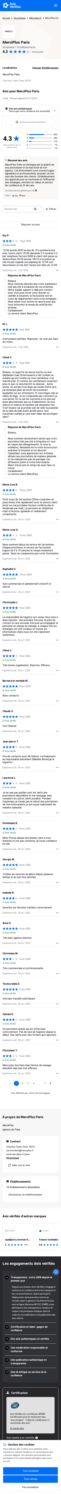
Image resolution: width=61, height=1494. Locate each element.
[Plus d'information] (36, 1438)
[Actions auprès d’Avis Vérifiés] (57, 270)
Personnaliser (30, 1487)
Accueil (6, 18)
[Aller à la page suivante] (50, 1083)
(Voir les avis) (37, 52)
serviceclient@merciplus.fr (19, 1150)
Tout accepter (31, 1470)
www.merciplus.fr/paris (18, 1154)
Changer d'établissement (45, 68)
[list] (30, 1236)
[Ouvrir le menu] (55, 5)
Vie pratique (20, 18)
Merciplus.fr (35, 18)
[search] (35, 209)
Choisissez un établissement (25, 1194)
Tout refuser (31, 1478)
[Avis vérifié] (3, 245)
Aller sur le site (21, 1165)
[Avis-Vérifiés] (12, 5)
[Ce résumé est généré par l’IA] (36, 190)
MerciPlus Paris (53, 18)
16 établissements (26, 47)
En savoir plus (17, 1428)
